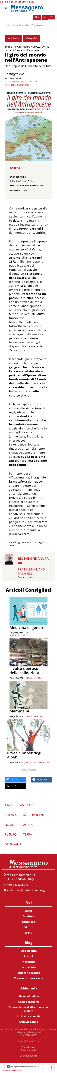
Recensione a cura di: (33, 561)
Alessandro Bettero (20, 635)
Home (6, 25)
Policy (24, 1050)
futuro (11, 834)
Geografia (31, 38)
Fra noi (28, 956)
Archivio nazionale (28, 1016)
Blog (28, 942)
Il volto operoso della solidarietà (24, 670)
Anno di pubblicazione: (24, 185)
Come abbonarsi (28, 1002)
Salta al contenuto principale (17, 1)
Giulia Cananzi (36, 716)
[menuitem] (28, 917)
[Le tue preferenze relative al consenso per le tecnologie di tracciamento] (51, 1067)
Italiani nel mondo (28, 973)
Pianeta (27, 825)
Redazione (28, 922)
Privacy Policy (33, 1041)
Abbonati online (28, 996)
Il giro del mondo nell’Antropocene (28, 25)
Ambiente (13, 38)
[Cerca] (45, 17)
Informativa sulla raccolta (12, 1070)
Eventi (28, 932)
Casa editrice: (18, 176)
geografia (13, 844)
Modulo (32, 1050)
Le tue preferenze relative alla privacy (24, 1067)
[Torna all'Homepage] (27, 8)
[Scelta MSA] (5, 8)
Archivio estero (28, 1022)
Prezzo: (14, 190)
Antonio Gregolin (39, 762)
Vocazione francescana (28, 978)
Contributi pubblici (28, 1055)
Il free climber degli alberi (24, 755)
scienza (11, 815)
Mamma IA (19, 711)
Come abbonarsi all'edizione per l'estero (28, 1009)
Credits (21, 1041)
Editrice (28, 927)
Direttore (28, 916)
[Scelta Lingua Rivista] (51, 17)
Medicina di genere (27, 627)
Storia (28, 911)
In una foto (29, 967)
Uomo (9, 825)
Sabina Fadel (35, 677)
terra (27, 834)
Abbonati (28, 988)
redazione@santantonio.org (26, 890)
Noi (28, 902)
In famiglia (28, 962)
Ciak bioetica (28, 951)
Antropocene (34, 815)
